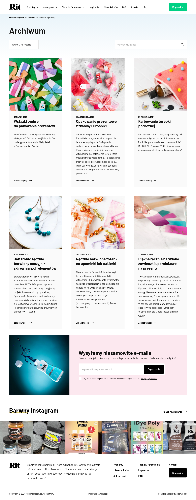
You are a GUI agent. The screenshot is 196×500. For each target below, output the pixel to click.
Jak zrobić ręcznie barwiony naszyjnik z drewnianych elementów (35, 263)
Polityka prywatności (98, 493)
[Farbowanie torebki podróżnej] (160, 84)
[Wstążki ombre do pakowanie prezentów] (35, 84)
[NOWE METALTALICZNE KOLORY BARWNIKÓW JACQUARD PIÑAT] (81, 437)
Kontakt (134, 7)
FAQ (124, 7)
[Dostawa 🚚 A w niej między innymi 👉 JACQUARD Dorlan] (49, 437)
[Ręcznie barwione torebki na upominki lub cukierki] (98, 222)
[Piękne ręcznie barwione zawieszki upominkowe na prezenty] (160, 222)
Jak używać (48, 7)
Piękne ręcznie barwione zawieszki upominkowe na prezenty (158, 263)
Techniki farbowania (71, 7)
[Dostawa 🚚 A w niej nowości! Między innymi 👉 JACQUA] (114, 437)
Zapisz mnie (154, 369)
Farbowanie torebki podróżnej (154, 123)
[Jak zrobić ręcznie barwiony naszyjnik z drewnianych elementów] (35, 222)
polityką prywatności (149, 378)
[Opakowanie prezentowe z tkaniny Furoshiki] (98, 84)
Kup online (177, 7)
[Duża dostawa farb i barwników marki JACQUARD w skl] (147, 437)
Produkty (31, 7)
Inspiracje (94, 7)
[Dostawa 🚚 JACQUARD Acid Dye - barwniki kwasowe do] (16, 437)
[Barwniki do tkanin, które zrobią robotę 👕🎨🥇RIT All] (179, 437)
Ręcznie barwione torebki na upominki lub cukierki (97, 261)
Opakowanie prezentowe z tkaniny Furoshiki (96, 123)
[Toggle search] (145, 7)
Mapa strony (48, 493)
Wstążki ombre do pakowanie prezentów (34, 123)
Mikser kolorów (110, 7)
